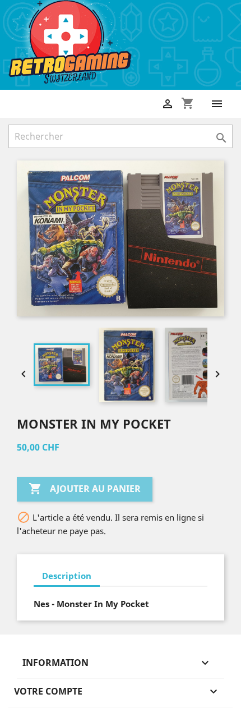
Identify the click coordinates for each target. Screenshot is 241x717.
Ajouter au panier (85, 488)
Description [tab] (66, 575)
